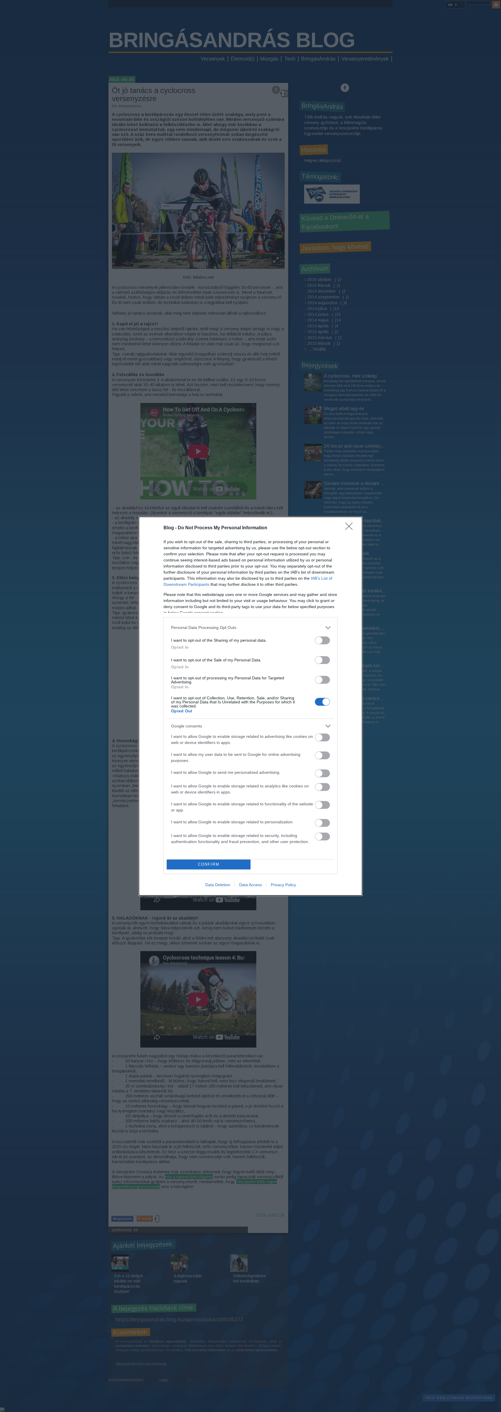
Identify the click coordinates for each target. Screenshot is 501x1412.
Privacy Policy (283, 884)
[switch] (322, 640)
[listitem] (250, 628)
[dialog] (250, 706)
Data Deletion (217, 884)
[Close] (350, 528)
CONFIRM (208, 864)
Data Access (250, 884)
